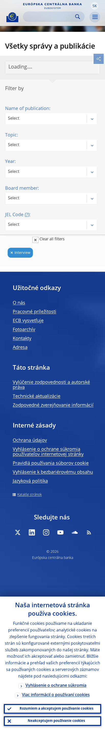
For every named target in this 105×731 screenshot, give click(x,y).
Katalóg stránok (29, 494)
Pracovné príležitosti (34, 312)
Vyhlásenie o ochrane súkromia (55, 686)
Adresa (20, 347)
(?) (27, 215)
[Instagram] (46, 532)
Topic (11, 135)
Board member (21, 188)
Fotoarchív (24, 329)
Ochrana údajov (30, 440)
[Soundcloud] (75, 532)
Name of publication (27, 108)
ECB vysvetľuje (28, 321)
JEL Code (17, 215)
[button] (94, 6)
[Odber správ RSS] (89, 532)
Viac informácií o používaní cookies (56, 695)
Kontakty (22, 338)
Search (77, 16)
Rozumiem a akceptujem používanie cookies (56, 708)
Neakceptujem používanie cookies (56, 721)
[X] (17, 532)
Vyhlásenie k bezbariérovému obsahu (53, 472)
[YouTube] (60, 532)
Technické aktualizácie (36, 396)
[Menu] (94, 17)
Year (10, 161)
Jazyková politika (30, 481)
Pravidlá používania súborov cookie (51, 463)
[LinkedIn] (32, 532)
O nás (19, 303)
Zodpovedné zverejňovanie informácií (53, 405)
